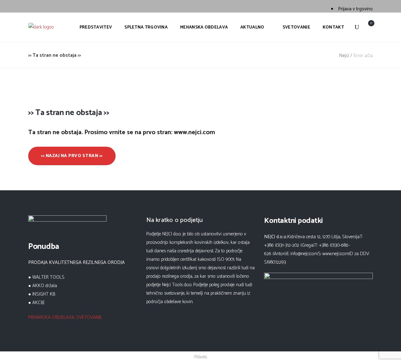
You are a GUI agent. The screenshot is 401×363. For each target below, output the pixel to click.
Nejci (344, 55)
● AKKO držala (42, 286)
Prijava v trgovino (355, 9)
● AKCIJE (36, 303)
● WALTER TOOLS (46, 277)
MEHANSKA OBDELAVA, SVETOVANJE (65, 317)
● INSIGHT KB (41, 294)
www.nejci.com (335, 254)
